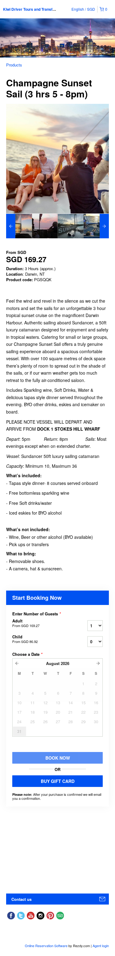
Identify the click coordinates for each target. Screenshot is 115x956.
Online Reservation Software (46, 945)
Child (25, 639)
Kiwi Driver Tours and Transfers (30, 9)
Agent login (101, 945)
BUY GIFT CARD (58, 781)
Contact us (21, 899)
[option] (19, 226)
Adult (26, 623)
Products (14, 65)
